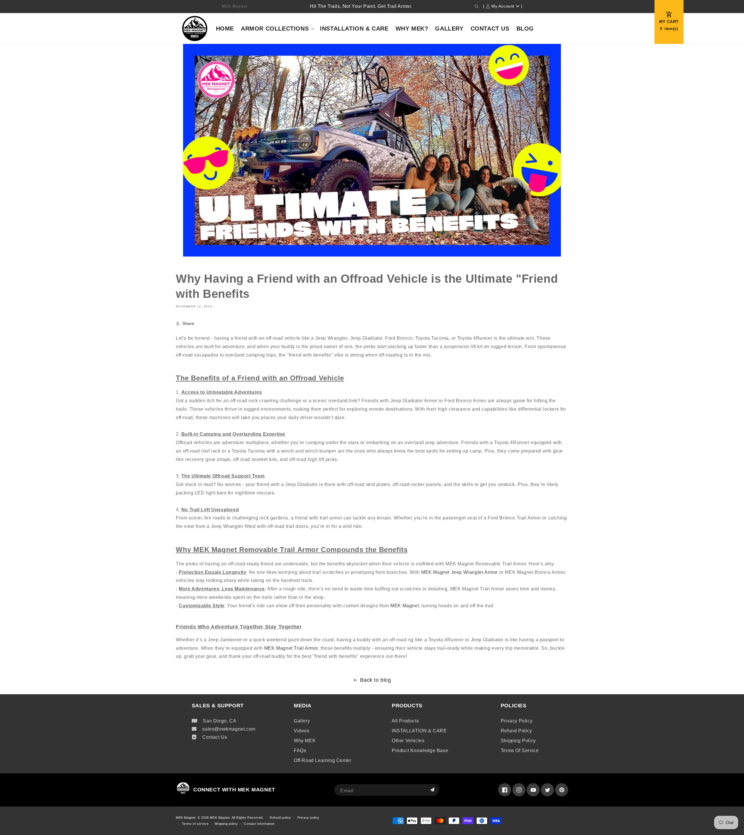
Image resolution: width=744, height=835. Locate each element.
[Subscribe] (432, 790)
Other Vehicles (408, 740)
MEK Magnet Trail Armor (291, 648)
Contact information (259, 823)
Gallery (302, 720)
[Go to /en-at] (195, 28)
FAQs (300, 750)
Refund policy (516, 730)
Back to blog (375, 680)
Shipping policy (518, 740)
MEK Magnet (404, 605)
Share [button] (188, 323)
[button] (477, 6)
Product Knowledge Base (420, 750)
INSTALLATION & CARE (419, 730)
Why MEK (305, 740)
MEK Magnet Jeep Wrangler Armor (459, 572)
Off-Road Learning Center (322, 760)
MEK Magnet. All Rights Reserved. (237, 817)
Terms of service (520, 750)
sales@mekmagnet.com (228, 729)
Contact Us (214, 737)
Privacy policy (516, 720)
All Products (405, 720)
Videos (302, 730)
